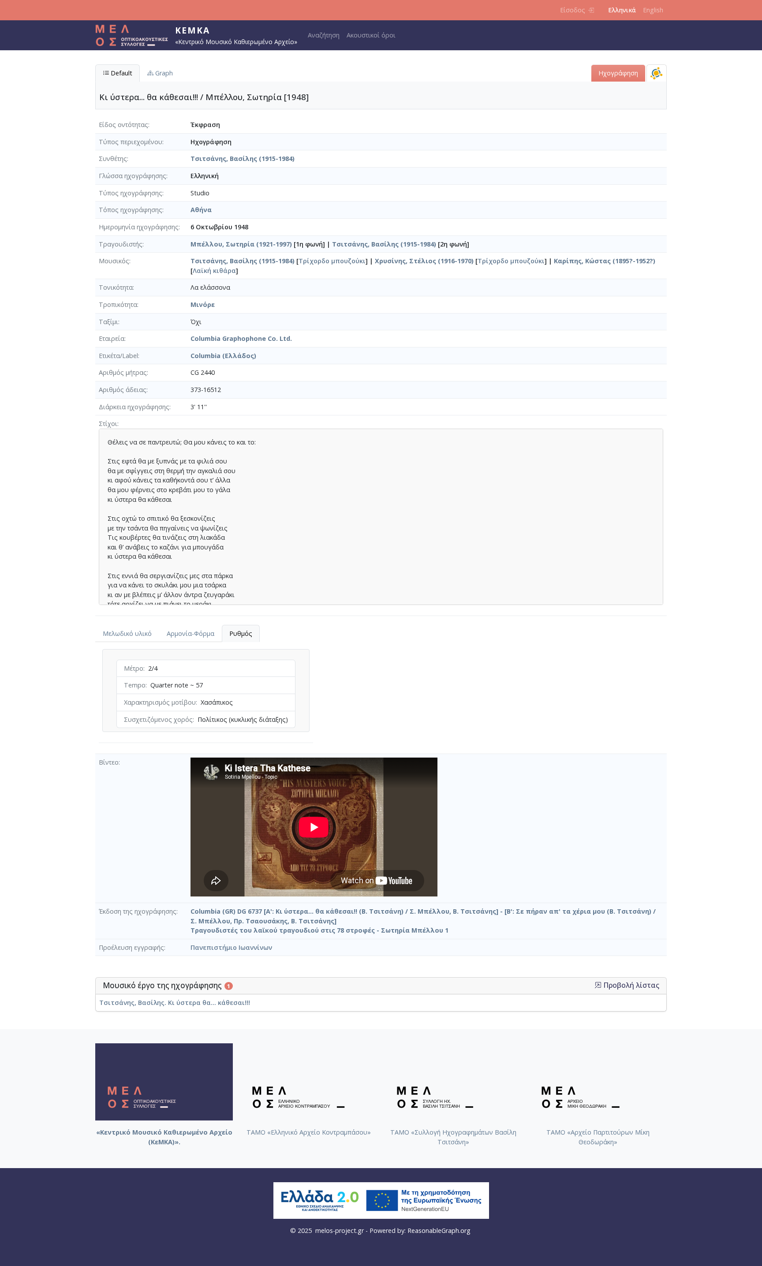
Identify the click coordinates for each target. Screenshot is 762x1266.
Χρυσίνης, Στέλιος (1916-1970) (424, 261)
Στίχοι (108, 423)
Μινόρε (202, 304)
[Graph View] (656, 73)
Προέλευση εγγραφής (131, 947)
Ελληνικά (622, 10)
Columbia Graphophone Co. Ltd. (241, 338)
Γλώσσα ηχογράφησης (132, 176)
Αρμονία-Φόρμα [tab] (190, 633)
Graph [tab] (163, 73)
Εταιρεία (111, 338)
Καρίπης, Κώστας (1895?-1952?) (604, 261)
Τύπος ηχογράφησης (130, 193)
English (653, 10)
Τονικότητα (116, 287)
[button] (597, 985)
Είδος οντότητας (123, 124)
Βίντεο (109, 762)
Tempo (135, 685)
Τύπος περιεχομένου (130, 142)
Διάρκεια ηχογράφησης (134, 407)
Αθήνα (201, 209)
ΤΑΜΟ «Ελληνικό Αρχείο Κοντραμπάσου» (309, 1132)
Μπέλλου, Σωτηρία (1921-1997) (241, 244)
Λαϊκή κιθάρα (214, 270)
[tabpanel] (206, 698)
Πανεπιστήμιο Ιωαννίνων (231, 947)
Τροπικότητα (118, 304)
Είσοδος (572, 10)
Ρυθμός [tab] (240, 633)
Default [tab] (120, 73)
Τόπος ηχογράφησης (130, 209)
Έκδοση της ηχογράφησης (137, 911)
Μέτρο (133, 668)
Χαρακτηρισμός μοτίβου (160, 702)
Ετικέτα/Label (118, 355)
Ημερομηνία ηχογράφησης (139, 227)
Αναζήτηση (324, 35)
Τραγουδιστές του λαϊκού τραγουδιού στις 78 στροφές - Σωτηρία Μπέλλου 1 (319, 930)
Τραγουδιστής (120, 244)
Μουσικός (114, 261)
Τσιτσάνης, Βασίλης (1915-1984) (242, 158)
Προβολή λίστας (630, 985)
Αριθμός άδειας (122, 389)
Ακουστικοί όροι (371, 35)
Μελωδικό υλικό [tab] (127, 633)
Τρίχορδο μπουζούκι (332, 261)
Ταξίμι (108, 321)
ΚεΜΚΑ (192, 30)
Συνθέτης (113, 158)
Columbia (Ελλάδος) (223, 355)
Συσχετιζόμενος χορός (158, 719)
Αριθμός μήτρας (123, 372)
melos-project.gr (339, 1230)
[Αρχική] (135, 35)
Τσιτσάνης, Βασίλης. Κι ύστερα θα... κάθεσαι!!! (174, 1002)
